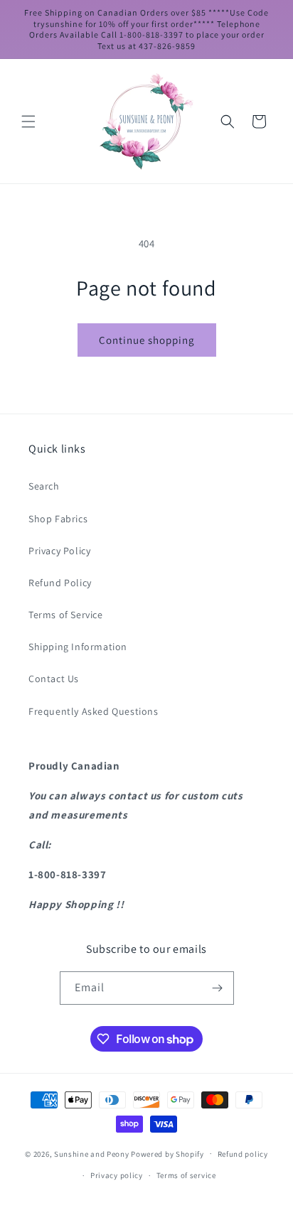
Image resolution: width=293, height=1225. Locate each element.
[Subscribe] (217, 988)
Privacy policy (116, 1175)
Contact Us (53, 678)
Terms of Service (65, 614)
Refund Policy (60, 582)
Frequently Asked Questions (93, 711)
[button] (28, 121)
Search (44, 486)
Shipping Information (77, 646)
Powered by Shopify (167, 1153)
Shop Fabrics (57, 518)
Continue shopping (147, 340)
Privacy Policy (59, 550)
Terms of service (186, 1175)
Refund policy (243, 1154)
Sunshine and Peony (91, 1153)
